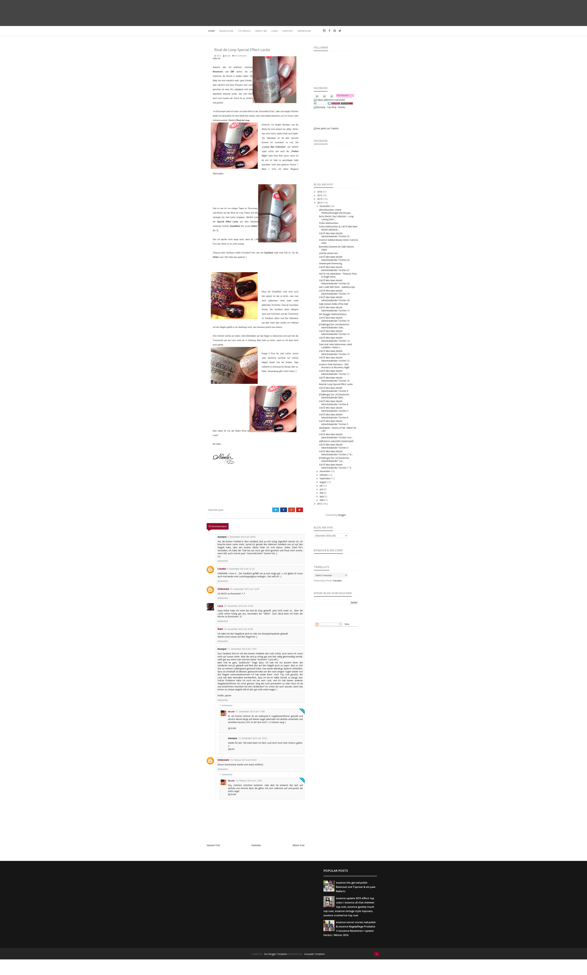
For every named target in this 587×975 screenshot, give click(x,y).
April (322, 496)
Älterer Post (299, 845)
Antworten (223, 560)
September (325, 478)
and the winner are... (329, 253)
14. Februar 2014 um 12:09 (248, 780)
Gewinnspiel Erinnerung (330, 263)
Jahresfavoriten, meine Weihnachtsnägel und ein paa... (335, 211)
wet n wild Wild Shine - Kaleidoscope (337, 286)
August (323, 482)
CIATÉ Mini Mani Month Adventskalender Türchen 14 (334, 339)
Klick (264, 169)
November (325, 471)
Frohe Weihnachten (328, 223)
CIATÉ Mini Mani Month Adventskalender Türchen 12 (334, 359)
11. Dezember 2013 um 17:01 (242, 648)
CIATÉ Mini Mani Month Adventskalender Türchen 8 (333, 403)
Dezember (325, 206)
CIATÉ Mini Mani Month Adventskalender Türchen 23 (334, 235)
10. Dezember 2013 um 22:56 (238, 629)
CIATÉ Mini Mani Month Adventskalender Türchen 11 (334, 372)
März (322, 500)
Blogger (342, 514)
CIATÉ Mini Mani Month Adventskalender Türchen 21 (334, 269)
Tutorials (244, 31)
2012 (320, 503)
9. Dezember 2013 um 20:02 (241, 536)
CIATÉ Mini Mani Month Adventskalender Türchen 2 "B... (336, 453)
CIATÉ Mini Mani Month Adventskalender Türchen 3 (333, 446)
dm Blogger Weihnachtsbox (332, 314)
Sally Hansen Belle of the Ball (333, 303)
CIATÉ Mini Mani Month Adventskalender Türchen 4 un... (336, 436)
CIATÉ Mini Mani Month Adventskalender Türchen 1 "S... (335, 466)
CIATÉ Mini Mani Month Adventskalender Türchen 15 (334, 333)
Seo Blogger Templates (275, 954)
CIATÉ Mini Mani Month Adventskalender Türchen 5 (333, 423)
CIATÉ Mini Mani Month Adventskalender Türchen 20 (334, 282)
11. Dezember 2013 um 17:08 (250, 711)
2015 (320, 195)
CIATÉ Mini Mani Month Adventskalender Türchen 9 (333, 389)
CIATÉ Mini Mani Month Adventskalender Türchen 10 (334, 379)
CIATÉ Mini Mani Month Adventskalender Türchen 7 (333, 409)
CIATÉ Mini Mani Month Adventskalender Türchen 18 (334, 299)
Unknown (223, 589)
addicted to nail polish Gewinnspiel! (336, 441)
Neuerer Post (213, 845)
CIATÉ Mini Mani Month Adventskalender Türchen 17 (334, 309)
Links (274, 31)
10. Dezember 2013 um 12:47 (244, 589)
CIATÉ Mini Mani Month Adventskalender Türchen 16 (334, 319)
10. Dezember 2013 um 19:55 (238, 605)
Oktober (324, 474)
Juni (322, 489)
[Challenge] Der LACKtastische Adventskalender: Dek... (334, 326)
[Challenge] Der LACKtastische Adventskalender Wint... (334, 396)
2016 (320, 191)
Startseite (256, 845)
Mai (322, 492)
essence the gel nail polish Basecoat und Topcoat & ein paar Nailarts (356, 887)
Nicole (231, 711)
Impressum (304, 31)
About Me (261, 31)
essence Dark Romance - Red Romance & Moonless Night (334, 366)
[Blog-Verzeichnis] (333, 103)
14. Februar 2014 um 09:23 (243, 759)
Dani (220, 629)
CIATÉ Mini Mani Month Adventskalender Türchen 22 (334, 258)
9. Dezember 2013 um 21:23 (241, 568)
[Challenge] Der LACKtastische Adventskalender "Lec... (334, 459)
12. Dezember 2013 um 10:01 (252, 738)
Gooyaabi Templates (314, 954)
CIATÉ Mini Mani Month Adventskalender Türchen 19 (334, 292)
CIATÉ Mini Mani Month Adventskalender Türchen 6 (333, 416)
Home (211, 31)
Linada (222, 568)
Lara (220, 606)
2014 (320, 198)
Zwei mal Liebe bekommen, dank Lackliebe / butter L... (335, 346)
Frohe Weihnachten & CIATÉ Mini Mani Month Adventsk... (338, 228)
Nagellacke (226, 31)
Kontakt (287, 31)
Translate (337, 580)
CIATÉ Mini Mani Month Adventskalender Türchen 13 (334, 353)
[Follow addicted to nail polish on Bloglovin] (345, 95)
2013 (320, 202)
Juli (321, 485)
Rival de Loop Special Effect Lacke (336, 384)
